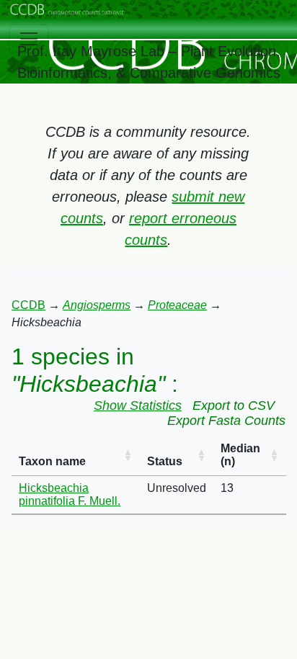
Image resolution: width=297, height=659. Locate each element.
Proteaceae (177, 305)
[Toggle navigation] (29, 38)
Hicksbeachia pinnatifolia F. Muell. (69, 494)
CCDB (28, 305)
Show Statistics (138, 405)
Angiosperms (96, 305)
